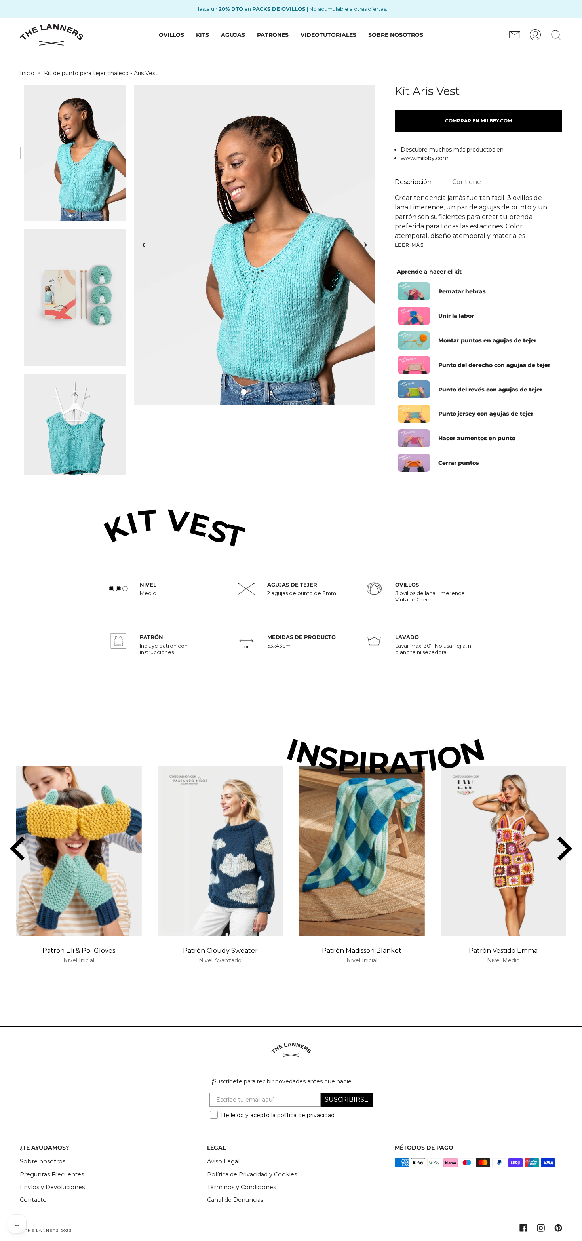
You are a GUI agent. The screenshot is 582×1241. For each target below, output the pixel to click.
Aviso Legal (223, 1161)
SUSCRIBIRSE (347, 1099)
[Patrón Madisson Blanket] (362, 851)
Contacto (33, 1199)
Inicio (27, 73)
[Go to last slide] (19, 848)
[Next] (365, 245)
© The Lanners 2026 (46, 1230)
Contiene (466, 182)
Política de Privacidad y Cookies (252, 1174)
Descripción (413, 182)
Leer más (409, 245)
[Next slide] (563, 848)
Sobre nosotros (42, 1161)
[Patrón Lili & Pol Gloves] (79, 851)
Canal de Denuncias (235, 1199)
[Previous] (144, 245)
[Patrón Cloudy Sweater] (220, 851)
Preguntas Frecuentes (52, 1174)
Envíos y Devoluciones (52, 1187)
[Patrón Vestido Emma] (504, 851)
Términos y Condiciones (241, 1187)
